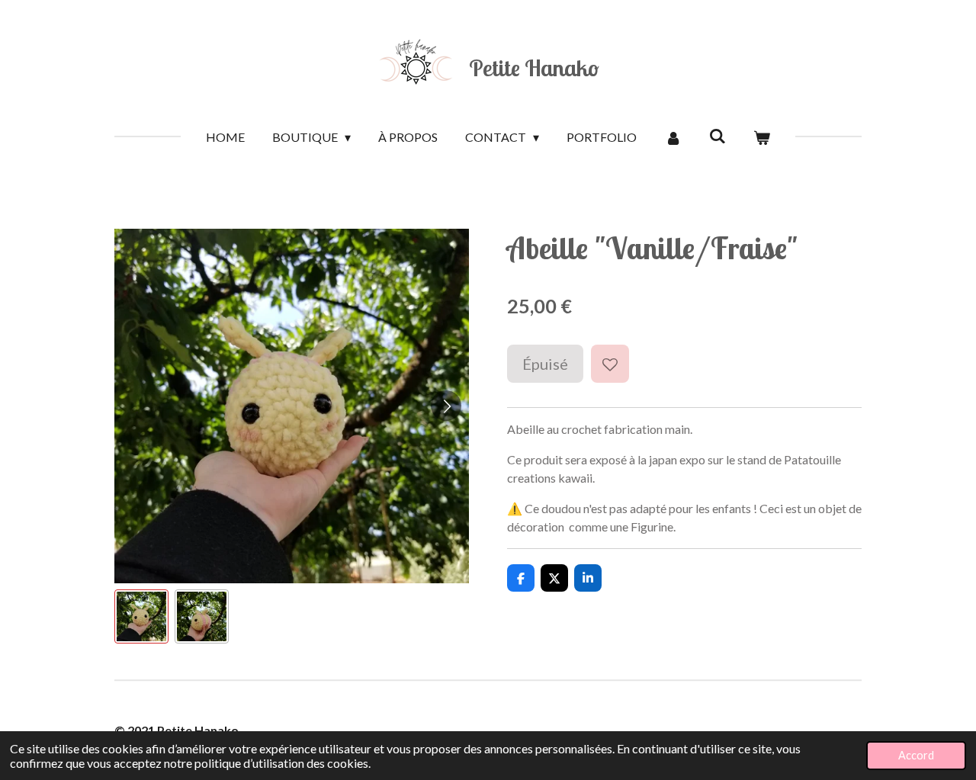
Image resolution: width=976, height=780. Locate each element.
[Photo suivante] (446, 405)
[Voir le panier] (761, 137)
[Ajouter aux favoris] (610, 364)
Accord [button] (916, 755)
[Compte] (672, 137)
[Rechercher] (717, 135)
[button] (141, 616)
